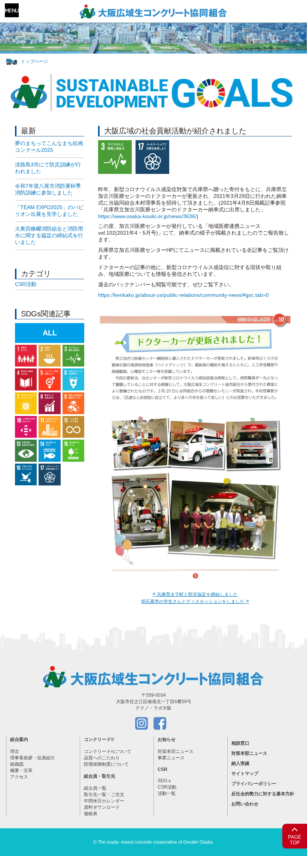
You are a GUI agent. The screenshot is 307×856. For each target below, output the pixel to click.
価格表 (90, 813)
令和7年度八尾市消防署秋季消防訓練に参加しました (48, 189)
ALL (50, 333)
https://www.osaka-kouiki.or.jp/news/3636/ (147, 216)
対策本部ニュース (176, 751)
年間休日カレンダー (104, 801)
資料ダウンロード (102, 807)
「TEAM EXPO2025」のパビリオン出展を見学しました (49, 210)
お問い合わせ (244, 804)
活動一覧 (167, 793)
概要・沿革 (21, 770)
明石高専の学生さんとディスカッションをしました (195, 601)
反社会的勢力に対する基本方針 (262, 793)
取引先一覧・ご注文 (104, 794)
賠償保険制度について (106, 764)
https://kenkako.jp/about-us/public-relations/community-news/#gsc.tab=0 (183, 295)
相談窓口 (240, 743)
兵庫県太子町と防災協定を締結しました (195, 594)
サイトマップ (244, 773)
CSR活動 (25, 284)
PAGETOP (294, 840)
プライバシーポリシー (253, 783)
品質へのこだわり (102, 757)
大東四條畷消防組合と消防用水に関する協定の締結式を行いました (49, 235)
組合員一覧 (95, 788)
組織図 (17, 764)
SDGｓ (165, 780)
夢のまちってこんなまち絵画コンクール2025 (49, 146)
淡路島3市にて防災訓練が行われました (48, 168)
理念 (14, 751)
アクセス (19, 777)
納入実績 (240, 763)
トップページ (34, 61)
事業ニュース (171, 757)
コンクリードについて (107, 751)
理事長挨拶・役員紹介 (32, 757)
